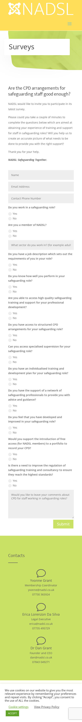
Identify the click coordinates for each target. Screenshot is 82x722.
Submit (63, 524)
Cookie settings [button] (18, 706)
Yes (15, 213)
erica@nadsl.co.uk (41, 624)
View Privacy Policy (46, 706)
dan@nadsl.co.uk (41, 657)
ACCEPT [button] (12, 713)
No (14, 218)
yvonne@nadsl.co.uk (41, 590)
